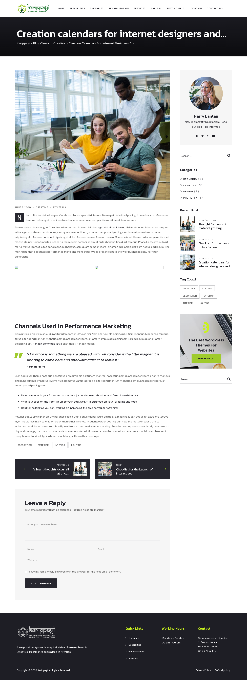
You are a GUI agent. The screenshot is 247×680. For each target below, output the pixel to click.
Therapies (97, 8)
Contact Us (215, 8)
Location (196, 8)
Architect (189, 288)
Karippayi (43, 670)
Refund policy (222, 670)
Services (140, 8)
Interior (60, 445)
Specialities (135, 644)
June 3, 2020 (206, 239)
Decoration (24, 445)
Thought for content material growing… (212, 226)
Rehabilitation (119, 8)
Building (207, 288)
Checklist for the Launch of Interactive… (215, 245)
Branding (190, 179)
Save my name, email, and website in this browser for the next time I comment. (75, 571)
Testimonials (175, 8)
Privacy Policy (203, 670)
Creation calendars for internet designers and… (214, 264)
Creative (42, 207)
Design (188, 191)
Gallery (156, 8)
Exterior (43, 445)
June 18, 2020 (207, 220)
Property (190, 198)
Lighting (76, 445)
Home (61, 8)
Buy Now (204, 358)
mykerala (60, 207)
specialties (77, 8)
